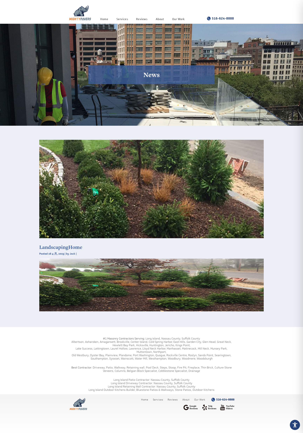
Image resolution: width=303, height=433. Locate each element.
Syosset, (114, 358)
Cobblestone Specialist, (173, 371)
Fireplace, (194, 367)
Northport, (159, 352)
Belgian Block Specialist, (142, 371)
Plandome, (125, 355)
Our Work (178, 19)
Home (104, 19)
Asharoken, (92, 342)
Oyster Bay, (97, 355)
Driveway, (99, 367)
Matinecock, (189, 348)
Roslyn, (192, 355)
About (160, 19)
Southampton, (100, 358)
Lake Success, (84, 348)
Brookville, (123, 342)
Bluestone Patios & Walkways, (155, 390)
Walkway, (120, 367)
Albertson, (77, 342)
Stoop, (173, 367)
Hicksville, (142, 345)
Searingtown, (223, 355)
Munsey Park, (218, 348)
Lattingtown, (102, 348)
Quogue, (160, 355)
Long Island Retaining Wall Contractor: (132, 386)
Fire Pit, (182, 367)
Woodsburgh (205, 358)
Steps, (164, 367)
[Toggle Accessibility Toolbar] (294, 424)
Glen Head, (209, 342)
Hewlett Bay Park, (124, 345)
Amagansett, (108, 342)
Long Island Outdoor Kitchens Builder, (112, 390)
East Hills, (179, 342)
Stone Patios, (183, 390)
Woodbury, (174, 358)
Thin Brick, (207, 367)
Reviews (141, 19)
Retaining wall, (136, 367)
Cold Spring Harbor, (161, 342)
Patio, (109, 367)
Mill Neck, (204, 348)
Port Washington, (144, 355)
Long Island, (153, 338)
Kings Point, (183, 345)
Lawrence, (135, 348)
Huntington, (156, 345)
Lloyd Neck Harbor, (154, 348)
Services (122, 19)
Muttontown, (145, 352)
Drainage (194, 371)
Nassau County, (171, 338)
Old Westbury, (80, 355)
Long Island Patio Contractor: (131, 379)
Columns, (120, 371)
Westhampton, (158, 358)
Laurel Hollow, (119, 348)
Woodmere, (189, 358)
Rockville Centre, (176, 355)
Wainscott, (127, 358)
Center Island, (139, 342)
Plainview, (111, 355)
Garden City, (194, 342)
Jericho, (170, 345)
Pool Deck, (152, 367)
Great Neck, (224, 342)
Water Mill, (141, 358)
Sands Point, (206, 355)
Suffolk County (191, 338)
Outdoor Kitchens (203, 390)
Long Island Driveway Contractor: (132, 383)
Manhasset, (174, 348)
